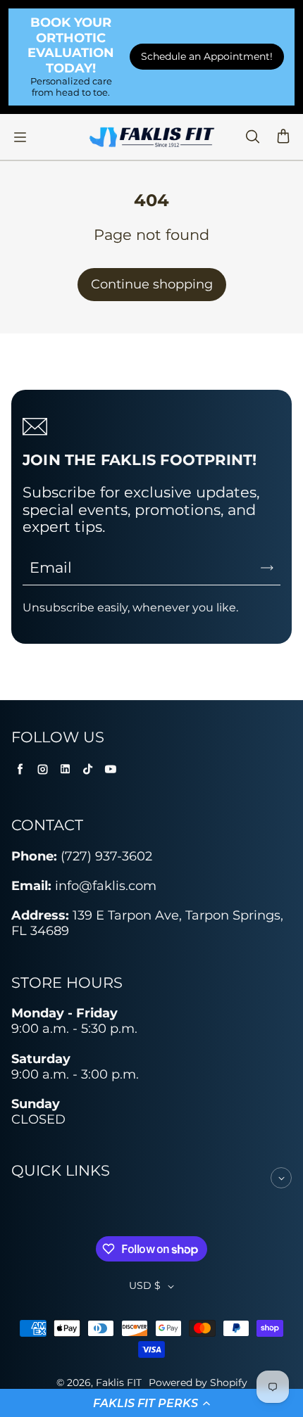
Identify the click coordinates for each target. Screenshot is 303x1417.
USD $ (145, 1285)
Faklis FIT (119, 1382)
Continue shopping (152, 284)
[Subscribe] (267, 567)
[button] (151, 1403)
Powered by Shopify (198, 1382)
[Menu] (19, 137)
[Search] (252, 137)
